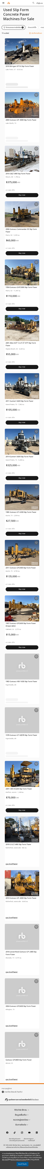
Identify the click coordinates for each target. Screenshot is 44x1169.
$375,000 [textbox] (11, 182)
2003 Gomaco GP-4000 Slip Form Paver (21, 120)
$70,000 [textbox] (10, 797)
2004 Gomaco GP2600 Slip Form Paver (21, 1006)
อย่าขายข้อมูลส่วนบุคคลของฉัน (17, 1141)
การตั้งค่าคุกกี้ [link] (31, 1141)
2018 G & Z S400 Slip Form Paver (18, 844)
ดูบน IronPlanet (11, 864)
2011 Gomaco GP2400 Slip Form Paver (21, 568)
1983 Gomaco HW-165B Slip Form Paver (21, 681)
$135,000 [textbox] (11, 576)
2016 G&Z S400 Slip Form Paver (18, 173)
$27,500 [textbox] (10, 521)
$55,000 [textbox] (10, 354)
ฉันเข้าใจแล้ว (22, 1164)
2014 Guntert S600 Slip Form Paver (19, 456)
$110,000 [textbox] (11, 296)
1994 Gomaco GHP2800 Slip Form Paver (21, 287)
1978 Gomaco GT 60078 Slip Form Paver (21, 735)
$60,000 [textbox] (10, 240)
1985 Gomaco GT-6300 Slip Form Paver (21, 512)
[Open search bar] (33, 3)
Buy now (22, 195)
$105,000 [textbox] (11, 410)
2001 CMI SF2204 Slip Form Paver (19, 789)
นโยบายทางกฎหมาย (28, 1139)
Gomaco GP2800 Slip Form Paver (19, 1060)
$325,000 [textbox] (11, 465)
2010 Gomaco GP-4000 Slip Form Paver (21, 898)
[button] (13, 27)
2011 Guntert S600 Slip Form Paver (19, 401)
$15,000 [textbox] (10, 634)
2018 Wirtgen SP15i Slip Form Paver (20, 66)
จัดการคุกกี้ (5, 1159)
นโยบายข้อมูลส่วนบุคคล (14, 1139)
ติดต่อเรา (35, 1099)
